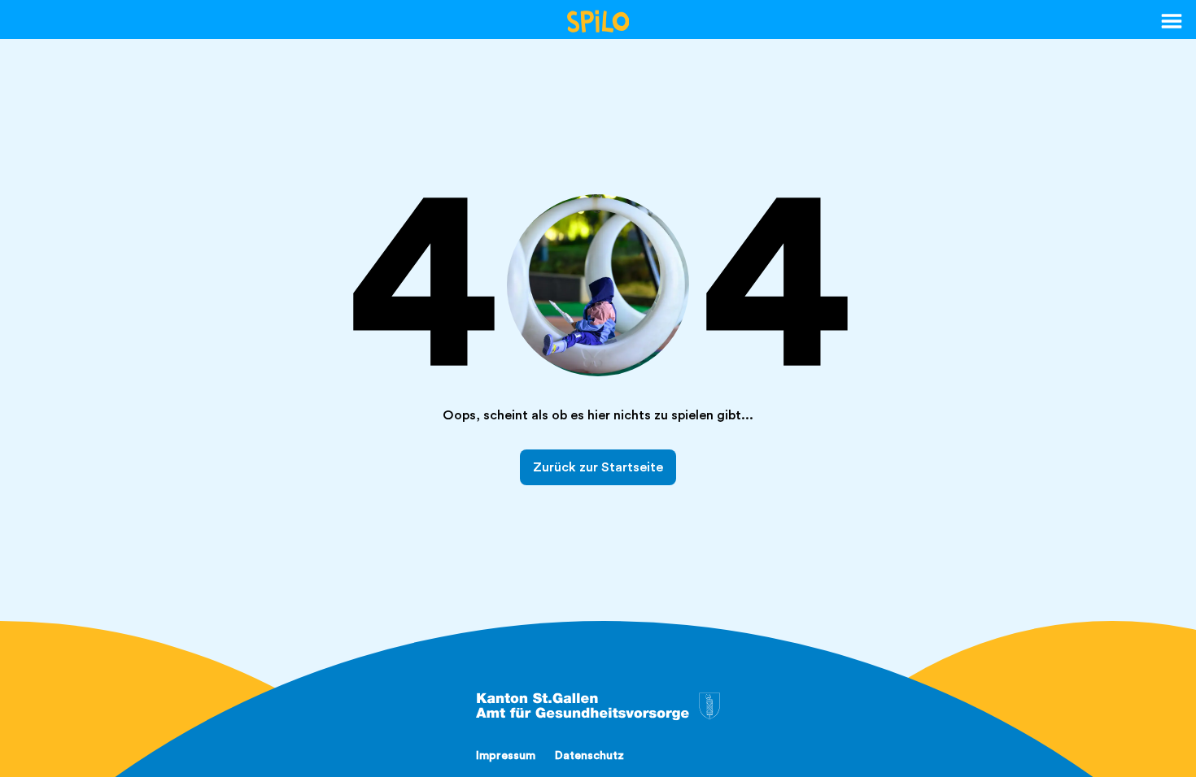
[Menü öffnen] (1171, 21)
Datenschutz (589, 756)
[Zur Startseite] (598, 21)
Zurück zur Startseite (598, 467)
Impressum (505, 756)
